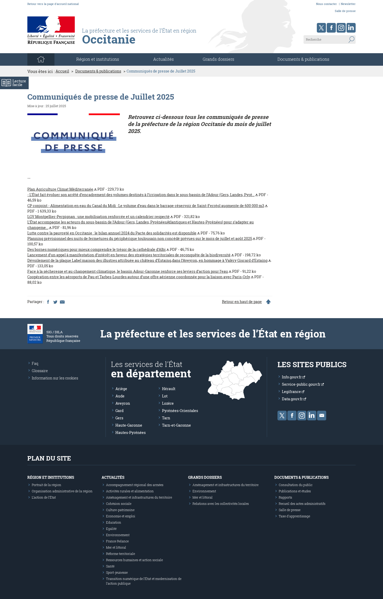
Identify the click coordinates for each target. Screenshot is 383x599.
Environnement (117, 535)
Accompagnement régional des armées (134, 485)
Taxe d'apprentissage (294, 516)
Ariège (121, 388)
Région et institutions (50, 477)
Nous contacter (326, 4)
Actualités (163, 59)
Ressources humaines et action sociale (134, 560)
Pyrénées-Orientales (180, 410)
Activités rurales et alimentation (130, 491)
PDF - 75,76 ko (126, 233)
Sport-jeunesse (117, 572)
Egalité (111, 529)
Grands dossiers (218, 59)
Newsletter (348, 4)
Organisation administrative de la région (62, 491)
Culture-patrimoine (120, 510)
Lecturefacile (19, 82)
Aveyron (122, 403)
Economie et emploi (120, 516)
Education (113, 522)
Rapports (285, 497)
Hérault (168, 388)
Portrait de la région (46, 485)
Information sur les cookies (55, 378)
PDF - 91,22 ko (141, 271)
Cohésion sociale (118, 503)
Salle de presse (345, 11)
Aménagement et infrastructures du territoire (139, 497)
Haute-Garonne (128, 425)
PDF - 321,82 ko (113, 216)
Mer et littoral (116, 547)
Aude (120, 396)
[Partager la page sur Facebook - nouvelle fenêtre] (48, 302)
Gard (119, 410)
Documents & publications (303, 59)
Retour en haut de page (242, 301)
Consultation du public (295, 485)
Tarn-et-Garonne (176, 425)
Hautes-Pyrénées (130, 432)
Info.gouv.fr (292, 376)
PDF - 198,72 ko (144, 254)
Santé (110, 566)
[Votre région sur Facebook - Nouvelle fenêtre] (331, 28)
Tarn (166, 417)
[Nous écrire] (321, 415)
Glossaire (40, 370)
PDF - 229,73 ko (75, 189)
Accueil (62, 71)
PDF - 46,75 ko (110, 249)
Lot (165, 396)
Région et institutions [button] (97, 59)
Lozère (168, 403)
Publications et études (295, 491)
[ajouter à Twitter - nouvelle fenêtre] (55, 302)
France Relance (117, 541)
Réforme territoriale (120, 554)
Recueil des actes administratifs (302, 503)
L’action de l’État (44, 497)
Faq (35, 363)
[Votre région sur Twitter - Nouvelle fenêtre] (321, 28)
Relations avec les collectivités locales (221, 503)
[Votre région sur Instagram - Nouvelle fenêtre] (341, 28)
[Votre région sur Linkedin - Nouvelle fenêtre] (351, 28)
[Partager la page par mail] (62, 302)
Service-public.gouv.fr (301, 384)
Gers (119, 417)
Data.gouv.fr (293, 398)
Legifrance (292, 391)
